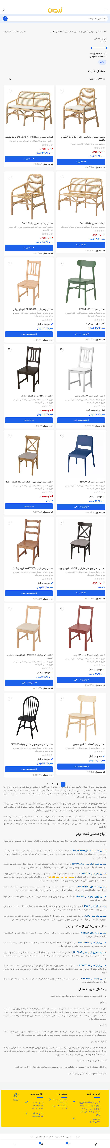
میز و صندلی (80, 31)
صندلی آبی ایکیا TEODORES (92, 482)
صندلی (67, 31)
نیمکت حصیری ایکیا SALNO (92, 223)
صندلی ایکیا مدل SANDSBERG (91, 942)
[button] (81, 334)
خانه (104, 31)
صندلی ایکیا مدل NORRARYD (92, 887)
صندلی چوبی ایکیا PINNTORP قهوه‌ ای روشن (33, 309)
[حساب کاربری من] (3, 10)
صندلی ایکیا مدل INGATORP (92, 965)
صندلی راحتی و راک (22, 227)
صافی (102, 62)
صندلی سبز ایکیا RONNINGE (92, 309)
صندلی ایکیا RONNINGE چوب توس (89, 744)
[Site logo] (55, 10)
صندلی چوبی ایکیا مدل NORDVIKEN (89, 851)
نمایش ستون (96, 79)
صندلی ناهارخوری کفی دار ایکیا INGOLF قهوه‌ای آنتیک (29, 482)
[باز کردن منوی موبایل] (106, 10)
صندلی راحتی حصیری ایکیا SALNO (37, 223)
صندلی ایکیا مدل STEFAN (94, 933)
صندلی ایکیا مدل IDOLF (95, 906)
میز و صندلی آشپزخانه (18, 141)
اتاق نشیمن (93, 31)
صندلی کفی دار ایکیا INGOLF (61, 877)
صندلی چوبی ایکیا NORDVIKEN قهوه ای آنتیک (32, 568)
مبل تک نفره (36, 227)
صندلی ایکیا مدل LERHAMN (92, 978)
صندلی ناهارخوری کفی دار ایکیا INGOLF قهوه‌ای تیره (82, 568)
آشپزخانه (31, 141)
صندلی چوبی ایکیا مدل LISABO (91, 896)
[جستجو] (5, 18)
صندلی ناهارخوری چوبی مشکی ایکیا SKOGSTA (32, 744)
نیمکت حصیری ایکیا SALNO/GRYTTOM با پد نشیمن (29, 137)
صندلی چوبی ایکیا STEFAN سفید (90, 396)
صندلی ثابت (93, 144)
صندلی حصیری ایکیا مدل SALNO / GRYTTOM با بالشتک (83, 139)
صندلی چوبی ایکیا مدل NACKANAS (89, 864)
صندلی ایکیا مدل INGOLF (94, 873)
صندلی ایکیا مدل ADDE (95, 916)
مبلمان (73, 144)
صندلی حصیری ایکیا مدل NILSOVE (89, 952)
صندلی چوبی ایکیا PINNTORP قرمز (89, 655)
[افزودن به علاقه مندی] (61, 90)
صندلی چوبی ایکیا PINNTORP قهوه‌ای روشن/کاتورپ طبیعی (30, 656)
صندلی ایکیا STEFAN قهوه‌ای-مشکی (37, 396)
